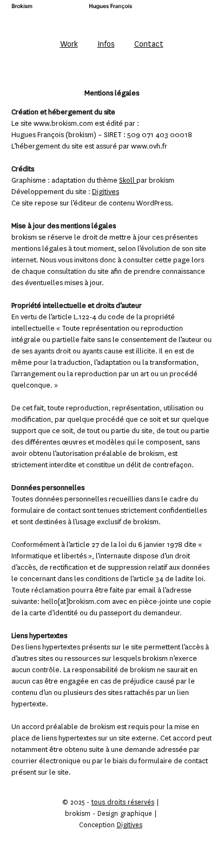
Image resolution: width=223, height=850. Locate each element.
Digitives (105, 191)
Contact (148, 44)
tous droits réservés (122, 802)
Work (69, 44)
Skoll (127, 180)
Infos (106, 44)
